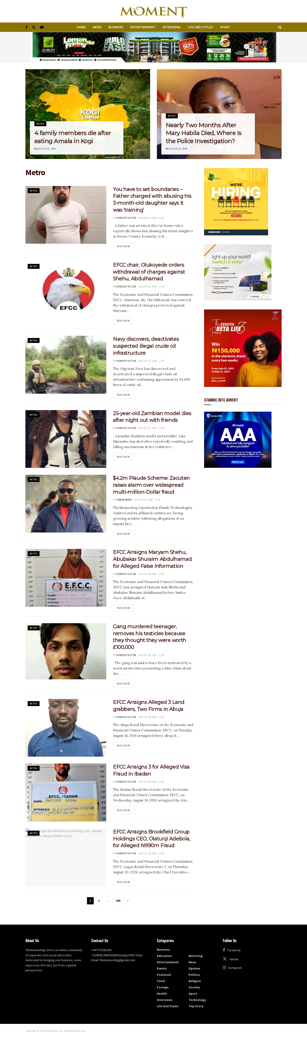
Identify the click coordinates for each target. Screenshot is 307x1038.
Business (116, 27)
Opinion (194, 968)
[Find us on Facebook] (26, 27)
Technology (197, 1000)
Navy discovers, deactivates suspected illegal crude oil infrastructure (146, 346)
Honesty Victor (126, 217)
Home (81, 27)
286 (118, 901)
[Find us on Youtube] (42, 27)
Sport (225, 27)
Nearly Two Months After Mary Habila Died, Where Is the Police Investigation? (203, 132)
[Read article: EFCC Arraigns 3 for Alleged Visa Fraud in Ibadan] (65, 792)
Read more (125, 246)
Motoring (196, 956)
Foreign (163, 987)
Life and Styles (200, 27)
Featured (164, 975)
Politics (194, 975)
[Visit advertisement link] (153, 47)
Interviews (172, 27)
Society (194, 987)
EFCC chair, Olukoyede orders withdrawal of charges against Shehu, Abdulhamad (149, 272)
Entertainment (143, 27)
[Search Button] (280, 27)
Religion (195, 981)
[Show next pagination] (128, 900)
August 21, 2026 (147, 286)
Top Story (196, 1006)
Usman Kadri (124, 499)
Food (161, 981)
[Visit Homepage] (153, 11)
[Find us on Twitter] (34, 27)
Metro (40, 123)
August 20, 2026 (147, 574)
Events (162, 968)
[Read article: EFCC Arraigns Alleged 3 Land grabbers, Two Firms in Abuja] (65, 728)
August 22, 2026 (46, 148)
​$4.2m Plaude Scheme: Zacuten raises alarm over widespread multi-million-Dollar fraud (151, 485)
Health (162, 994)
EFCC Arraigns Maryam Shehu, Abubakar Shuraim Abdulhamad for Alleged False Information (152, 559)
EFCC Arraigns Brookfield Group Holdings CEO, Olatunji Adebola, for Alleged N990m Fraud (151, 839)
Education (164, 956)
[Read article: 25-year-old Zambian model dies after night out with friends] (65, 439)
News (97, 27)
